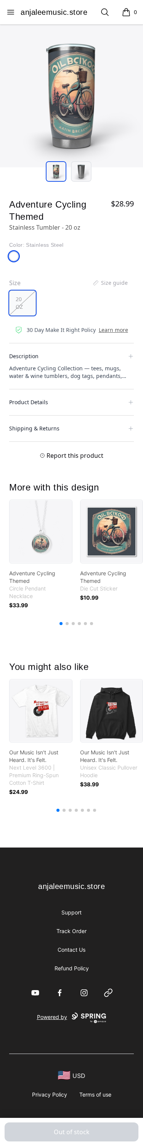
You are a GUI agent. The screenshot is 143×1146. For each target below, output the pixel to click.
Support (71, 912)
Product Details (28, 402)
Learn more (113, 329)
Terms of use (95, 1094)
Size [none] (15, 283)
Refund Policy (72, 968)
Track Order (71, 931)
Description (24, 356)
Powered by (52, 1017)
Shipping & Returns (34, 428)
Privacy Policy (49, 1094)
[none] (110, 283)
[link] (41, 531)
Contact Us (71, 949)
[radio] (22, 303)
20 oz (19, 302)
